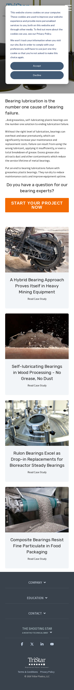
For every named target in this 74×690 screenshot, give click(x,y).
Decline (37, 75)
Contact (35, 613)
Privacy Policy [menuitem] (47, 671)
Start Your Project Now (37, 205)
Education (35, 598)
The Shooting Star (37, 630)
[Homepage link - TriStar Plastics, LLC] (37, 666)
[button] (22, 646)
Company (35, 583)
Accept (37, 65)
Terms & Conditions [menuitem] (28, 671)
